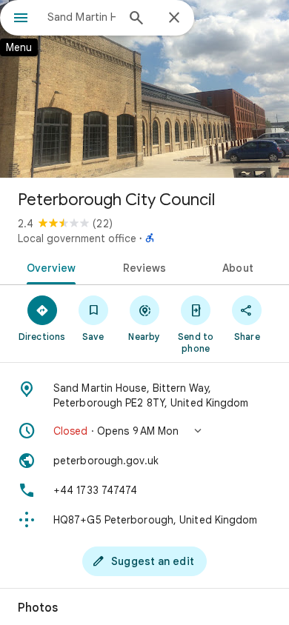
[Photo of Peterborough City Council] (144, 89)
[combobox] (81, 17)
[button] (144, 431)
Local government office (77, 238)
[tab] (48, 266)
